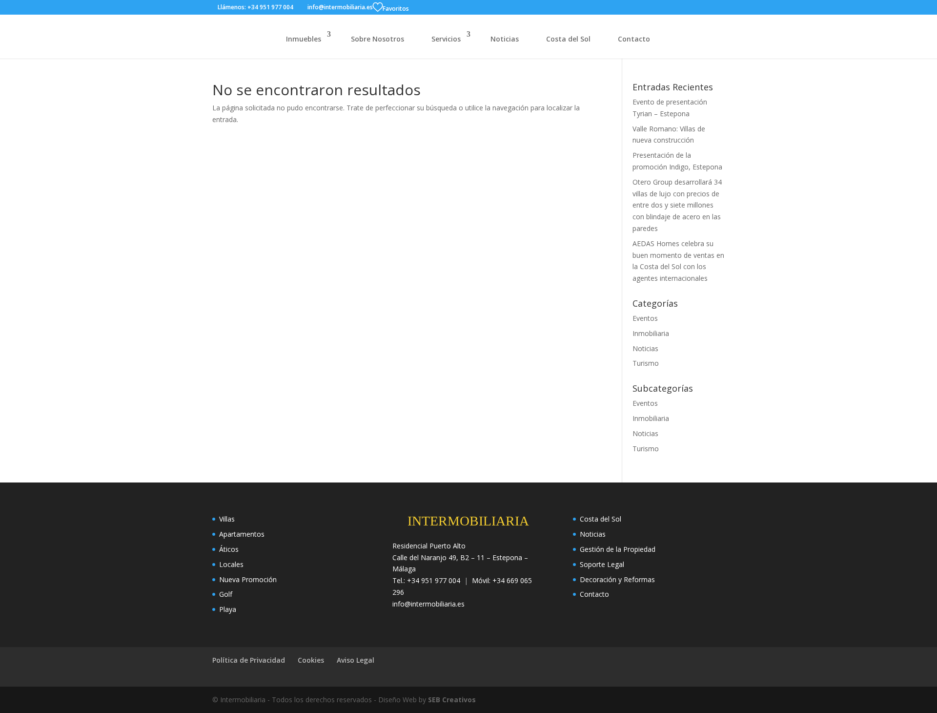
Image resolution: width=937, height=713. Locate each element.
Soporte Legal (602, 564)
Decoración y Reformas (617, 579)
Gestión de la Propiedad (617, 549)
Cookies (311, 660)
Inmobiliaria (650, 333)
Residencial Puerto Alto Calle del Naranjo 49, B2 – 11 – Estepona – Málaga (460, 557)
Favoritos (396, 8)
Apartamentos (242, 534)
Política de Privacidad (248, 660)
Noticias (504, 38)
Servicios (446, 38)
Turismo (645, 363)
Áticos (229, 549)
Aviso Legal (355, 660)
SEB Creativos (452, 699)
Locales (231, 564)
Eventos (645, 318)
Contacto (634, 38)
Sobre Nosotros (377, 38)
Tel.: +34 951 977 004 (426, 580)
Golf (225, 594)
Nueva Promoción (248, 579)
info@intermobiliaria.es (428, 603)
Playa (227, 609)
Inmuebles (303, 38)
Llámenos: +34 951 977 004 (255, 7)
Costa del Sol (568, 38)
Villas (227, 519)
